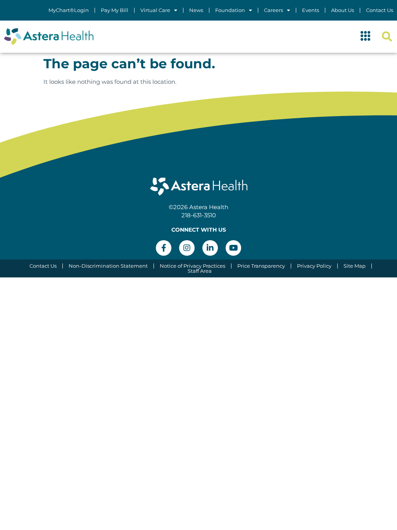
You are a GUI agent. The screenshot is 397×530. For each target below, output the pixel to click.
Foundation (230, 10)
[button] (365, 37)
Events (310, 10)
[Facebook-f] (163, 248)
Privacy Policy (314, 265)
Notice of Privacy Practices (192, 265)
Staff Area (200, 271)
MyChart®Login (68, 10)
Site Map (354, 265)
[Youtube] (233, 248)
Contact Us (379, 10)
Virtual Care (155, 10)
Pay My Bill (114, 10)
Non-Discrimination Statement (108, 265)
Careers (273, 10)
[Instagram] (187, 248)
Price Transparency (261, 265)
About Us (342, 10)
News (196, 10)
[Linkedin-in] (210, 248)
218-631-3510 (198, 215)
